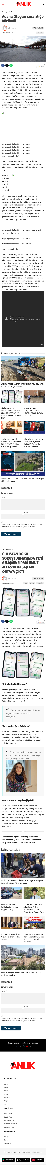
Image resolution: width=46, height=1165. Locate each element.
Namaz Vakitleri (9, 1120)
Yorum (4, 497)
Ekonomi (7, 1097)
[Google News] (40, 67)
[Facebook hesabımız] (16, 1046)
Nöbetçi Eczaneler (10, 1124)
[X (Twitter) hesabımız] (20, 1046)
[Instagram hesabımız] (23, 1046)
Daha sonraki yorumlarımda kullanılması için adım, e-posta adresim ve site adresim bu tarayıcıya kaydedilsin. (22, 525)
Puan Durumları (9, 1127)
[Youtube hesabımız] (27, 1046)
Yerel (6, 1087)
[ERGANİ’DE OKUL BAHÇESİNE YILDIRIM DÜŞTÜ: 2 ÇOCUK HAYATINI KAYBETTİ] (34, 398)
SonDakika (40, 32)
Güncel (32, 583)
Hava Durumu (8, 1114)
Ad (3, 513)
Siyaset (6, 1094)
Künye (6, 1140)
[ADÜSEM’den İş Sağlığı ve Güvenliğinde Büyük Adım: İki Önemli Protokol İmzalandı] (34, 924)
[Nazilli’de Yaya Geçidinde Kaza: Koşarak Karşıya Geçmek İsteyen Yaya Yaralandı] (23, 865)
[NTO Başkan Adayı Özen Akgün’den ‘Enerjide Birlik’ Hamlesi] (11, 924)
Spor (6, 1104)
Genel (25, 583)
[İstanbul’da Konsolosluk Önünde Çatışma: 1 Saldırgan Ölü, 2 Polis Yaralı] (23, 463)
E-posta (27, 513)
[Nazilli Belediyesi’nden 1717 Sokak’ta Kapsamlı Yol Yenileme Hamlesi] (23, 957)
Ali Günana (12, 28)
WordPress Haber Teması (32, 1152)
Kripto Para (8, 1117)
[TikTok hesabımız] (31, 1046)
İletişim (6, 1137)
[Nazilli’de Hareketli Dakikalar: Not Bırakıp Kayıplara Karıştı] (11, 894)
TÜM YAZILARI (38, 28)
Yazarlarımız (8, 1143)
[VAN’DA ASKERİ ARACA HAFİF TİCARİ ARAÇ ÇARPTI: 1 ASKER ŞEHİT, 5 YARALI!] (23, 368)
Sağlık (6, 1101)
